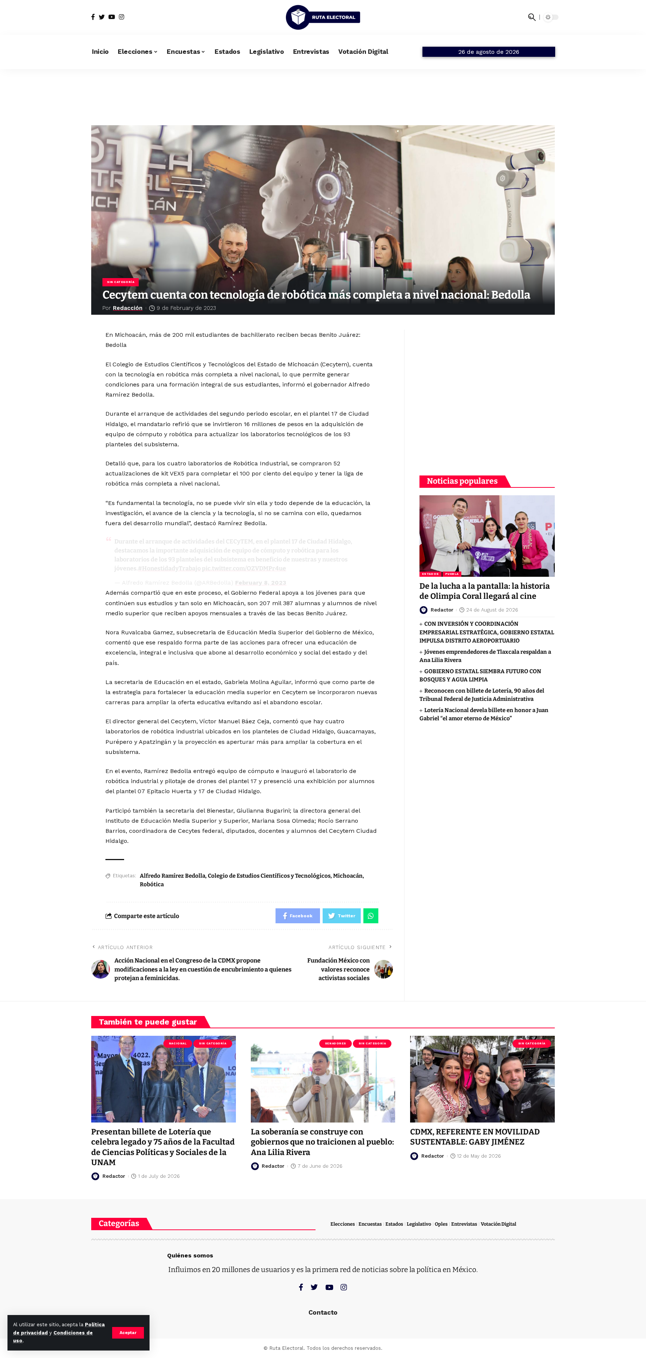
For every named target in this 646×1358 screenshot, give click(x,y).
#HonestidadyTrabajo (169, 568)
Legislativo (419, 1224)
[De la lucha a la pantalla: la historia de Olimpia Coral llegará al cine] (487, 535)
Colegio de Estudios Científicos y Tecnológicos (269, 875)
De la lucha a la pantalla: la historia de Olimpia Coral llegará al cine (484, 591)
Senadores (335, 1043)
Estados (430, 574)
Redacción (127, 308)
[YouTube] (112, 17)
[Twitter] (102, 17)
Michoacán (348, 875)
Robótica (152, 884)
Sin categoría (120, 282)
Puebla (452, 574)
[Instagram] (121, 17)
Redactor (442, 610)
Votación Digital (498, 1224)
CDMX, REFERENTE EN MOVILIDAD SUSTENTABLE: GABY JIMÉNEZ (475, 1137)
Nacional (178, 1043)
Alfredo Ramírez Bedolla (172, 875)
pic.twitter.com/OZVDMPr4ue (244, 568)
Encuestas (370, 1224)
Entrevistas (464, 1224)
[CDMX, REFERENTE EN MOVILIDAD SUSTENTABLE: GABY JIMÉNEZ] (482, 1079)
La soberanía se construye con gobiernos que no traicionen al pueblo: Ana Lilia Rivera (322, 1142)
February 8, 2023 (260, 582)
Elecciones (342, 1224)
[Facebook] (93, 17)
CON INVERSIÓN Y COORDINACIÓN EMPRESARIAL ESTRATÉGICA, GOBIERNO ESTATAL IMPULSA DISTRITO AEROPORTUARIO (486, 632)
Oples (441, 1224)
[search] (532, 17)
